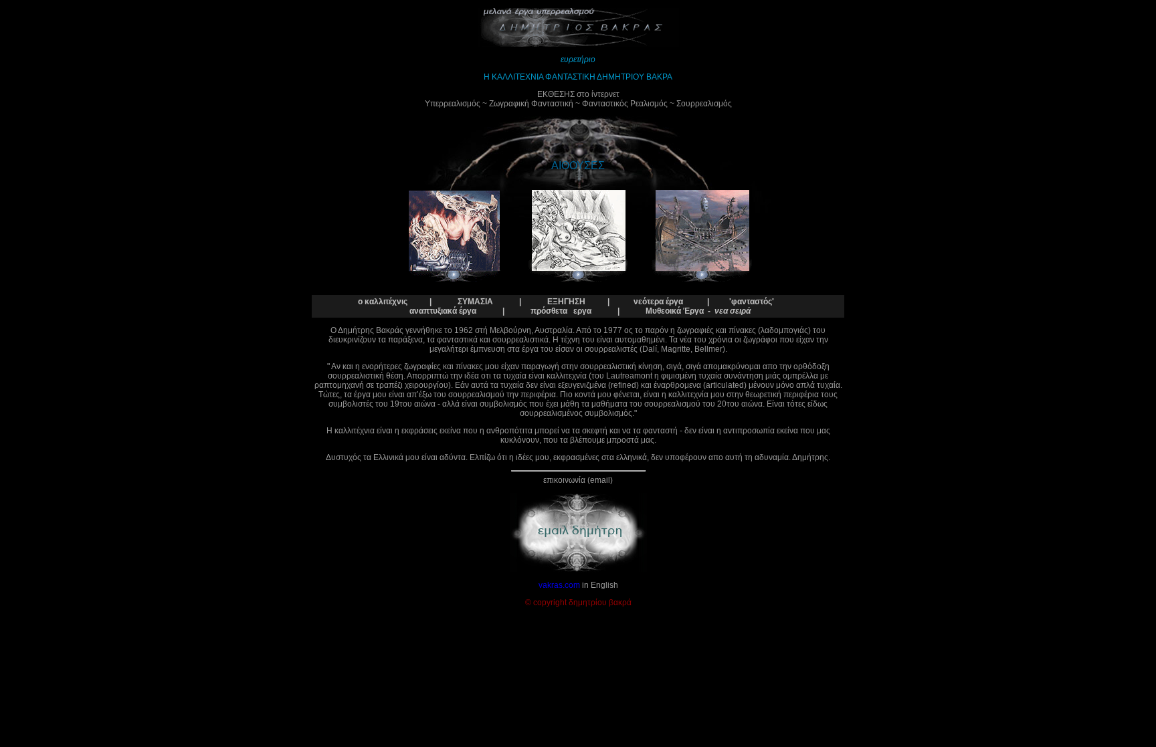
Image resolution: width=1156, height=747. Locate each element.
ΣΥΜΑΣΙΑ (475, 301)
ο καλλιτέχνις (382, 301)
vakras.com (559, 585)
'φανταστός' (751, 301)
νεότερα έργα (658, 301)
